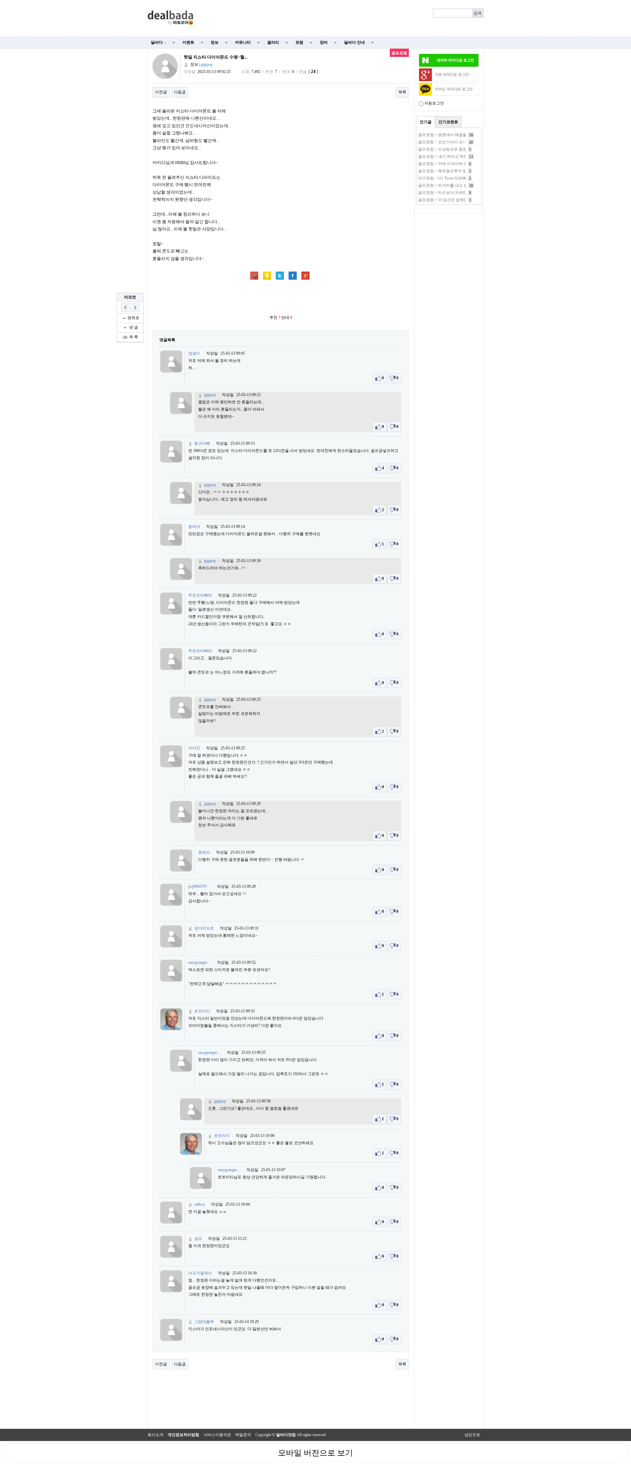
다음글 (180, 92)
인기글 (426, 122)
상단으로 (472, 1434)
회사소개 (155, 1434)
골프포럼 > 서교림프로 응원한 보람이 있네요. (457, 149)
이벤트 (188, 42)
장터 (324, 42)
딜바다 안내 (354, 42)
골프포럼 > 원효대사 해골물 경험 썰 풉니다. (456, 134)
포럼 (299, 42)
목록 (402, 92)
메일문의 (243, 1434)
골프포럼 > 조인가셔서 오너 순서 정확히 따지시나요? (464, 142)
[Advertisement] (342, 18)
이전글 (161, 92)
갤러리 (273, 42)
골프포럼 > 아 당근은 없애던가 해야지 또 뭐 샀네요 (462, 200)
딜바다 (158, 42)
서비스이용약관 (217, 1434)
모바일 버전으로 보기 (315, 1453)
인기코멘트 (448, 122)
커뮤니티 (243, 42)
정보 (215, 42)
